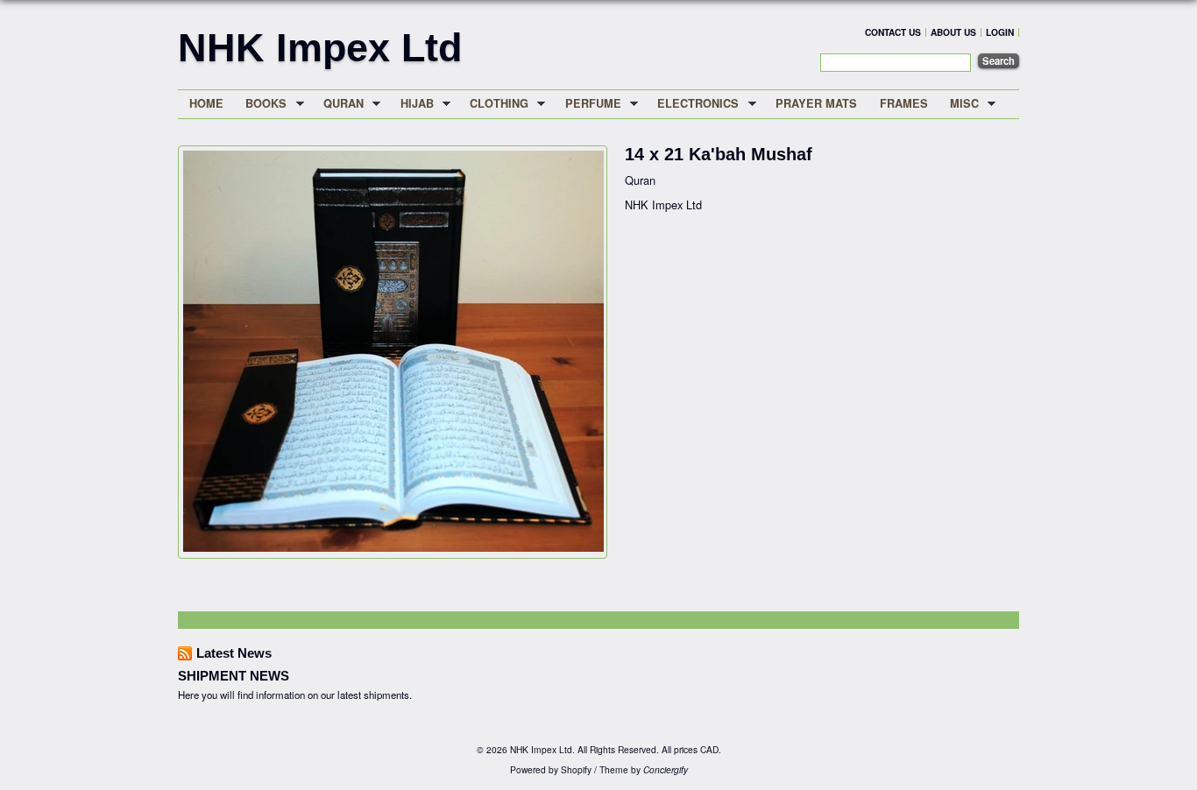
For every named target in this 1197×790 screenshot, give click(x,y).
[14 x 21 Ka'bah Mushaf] (393, 547)
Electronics (693, 103)
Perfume (587, 103)
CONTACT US (893, 32)
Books (261, 103)
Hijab (411, 103)
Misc (958, 103)
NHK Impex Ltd (320, 47)
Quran (338, 103)
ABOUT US (953, 32)
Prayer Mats (816, 103)
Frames (904, 103)
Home (206, 103)
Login (1000, 32)
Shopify (576, 769)
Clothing (493, 103)
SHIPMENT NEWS (233, 675)
